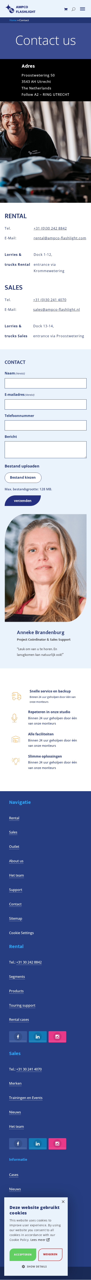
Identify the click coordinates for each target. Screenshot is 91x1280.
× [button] (63, 1201)
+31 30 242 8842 (29, 962)
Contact (15, 904)
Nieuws (15, 1112)
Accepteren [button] (23, 1254)
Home (13, 20)
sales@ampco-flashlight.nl (56, 309)
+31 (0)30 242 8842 (50, 228)
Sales (13, 832)
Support (15, 889)
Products (16, 991)
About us (16, 861)
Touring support (22, 1005)
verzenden (23, 500)
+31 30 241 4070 (29, 1069)
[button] (36, 1266)
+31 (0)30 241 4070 (49, 299)
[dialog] (36, 1236)
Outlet (14, 846)
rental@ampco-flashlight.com (60, 238)
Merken (15, 1083)
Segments (17, 976)
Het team (16, 875)
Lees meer (38, 1240)
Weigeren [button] (50, 1254)
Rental (14, 818)
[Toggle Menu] (82, 8)
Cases (13, 1174)
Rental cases (19, 1019)
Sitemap (15, 918)
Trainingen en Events (26, 1097)
